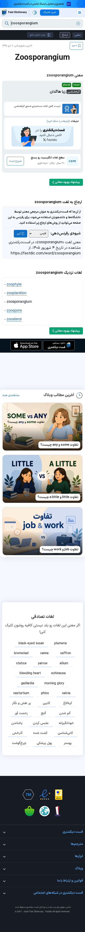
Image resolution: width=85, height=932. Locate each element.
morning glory (54, 683)
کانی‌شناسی (65, 733)
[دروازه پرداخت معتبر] (58, 794)
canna (44, 653)
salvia (66, 693)
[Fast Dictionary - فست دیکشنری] (14, 12)
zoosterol (14, 318)
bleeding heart (30, 673)
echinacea (58, 673)
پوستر (68, 743)
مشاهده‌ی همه (11, 395)
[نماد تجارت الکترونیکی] (44, 794)
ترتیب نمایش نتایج (37, 34)
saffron (65, 653)
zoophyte (14, 283)
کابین (46, 703)
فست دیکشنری (32, 907)
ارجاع (65, 35)
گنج (43, 713)
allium (64, 663)
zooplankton (17, 292)
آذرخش (17, 733)
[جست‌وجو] (7, 23)
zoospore (14, 310)
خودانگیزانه (66, 723)
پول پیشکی (44, 743)
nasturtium (21, 693)
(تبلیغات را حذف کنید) (58, 121)
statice (21, 663)
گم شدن (65, 713)
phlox (45, 693)
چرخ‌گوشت (19, 743)
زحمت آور (21, 713)
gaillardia (27, 683)
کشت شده (40, 733)
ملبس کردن (40, 723)
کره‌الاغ (67, 703)
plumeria (60, 643)
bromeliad (21, 653)
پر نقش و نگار (21, 703)
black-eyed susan (31, 643)
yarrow (42, 663)
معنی (77, 35)
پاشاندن (16, 723)
